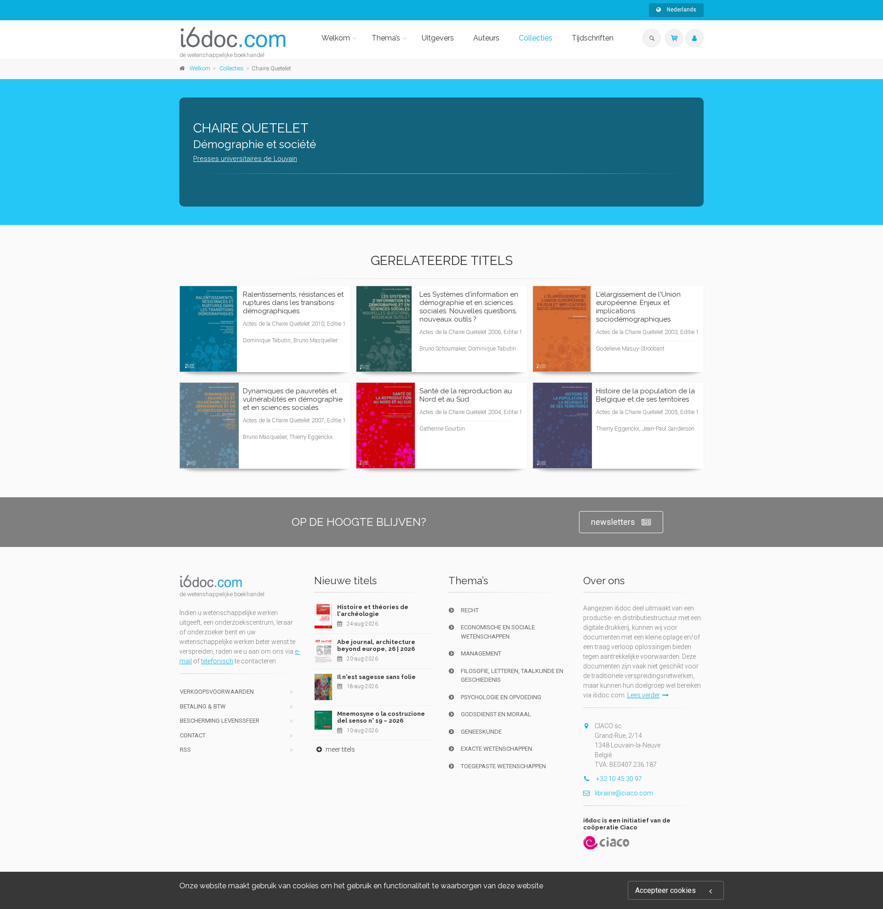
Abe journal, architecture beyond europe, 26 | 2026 (376, 646)
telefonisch (217, 661)
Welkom (335, 38)
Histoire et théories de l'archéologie (372, 611)
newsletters (613, 522)
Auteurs (486, 38)
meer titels (339, 749)
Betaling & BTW (203, 706)
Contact (193, 735)
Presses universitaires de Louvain (245, 159)
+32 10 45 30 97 (618, 778)
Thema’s (386, 38)
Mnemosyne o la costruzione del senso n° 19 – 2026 (381, 717)
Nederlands (680, 9)
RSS (185, 749)
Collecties (535, 38)
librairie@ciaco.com (624, 793)
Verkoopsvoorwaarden (217, 691)
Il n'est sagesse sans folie (376, 676)
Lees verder (309, 346)
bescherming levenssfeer (219, 720)
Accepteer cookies (665, 890)
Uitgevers (438, 38)
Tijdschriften (593, 38)
